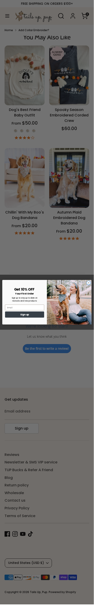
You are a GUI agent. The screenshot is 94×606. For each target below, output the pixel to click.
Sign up (24, 314)
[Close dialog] (88, 283)
